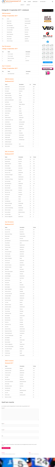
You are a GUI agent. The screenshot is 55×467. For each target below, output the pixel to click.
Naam (3, 423)
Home (25, 1)
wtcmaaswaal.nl (13, 1)
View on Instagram (48, 62)
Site (2, 435)
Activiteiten (42, 1)
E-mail (3, 429)
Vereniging (35, 1)
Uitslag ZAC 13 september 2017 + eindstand (15, 10)
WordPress (30, 464)
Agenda (29, 1)
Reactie (3, 408)
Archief (22, 4)
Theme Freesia (25, 464)
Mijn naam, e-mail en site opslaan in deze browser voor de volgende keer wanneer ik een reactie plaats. (19, 445)
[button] (43, 46)
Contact (28, 4)
